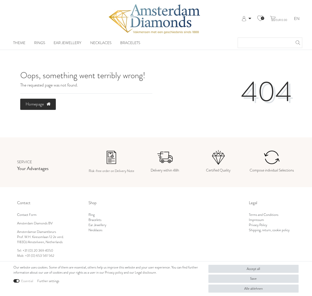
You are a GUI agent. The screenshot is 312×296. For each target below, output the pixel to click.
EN (297, 19)
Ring (91, 214)
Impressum (256, 220)
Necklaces (100, 42)
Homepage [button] (35, 104)
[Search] (297, 43)
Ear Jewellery (67, 42)
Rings (39, 42)
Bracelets (130, 42)
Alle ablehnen (253, 288)
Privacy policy (114, 272)
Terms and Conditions (263, 214)
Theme (19, 42)
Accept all (253, 269)
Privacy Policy (258, 225)
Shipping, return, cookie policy (269, 230)
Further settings (48, 281)
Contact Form (27, 214)
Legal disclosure (145, 272)
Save (253, 278)
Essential (27, 281)
